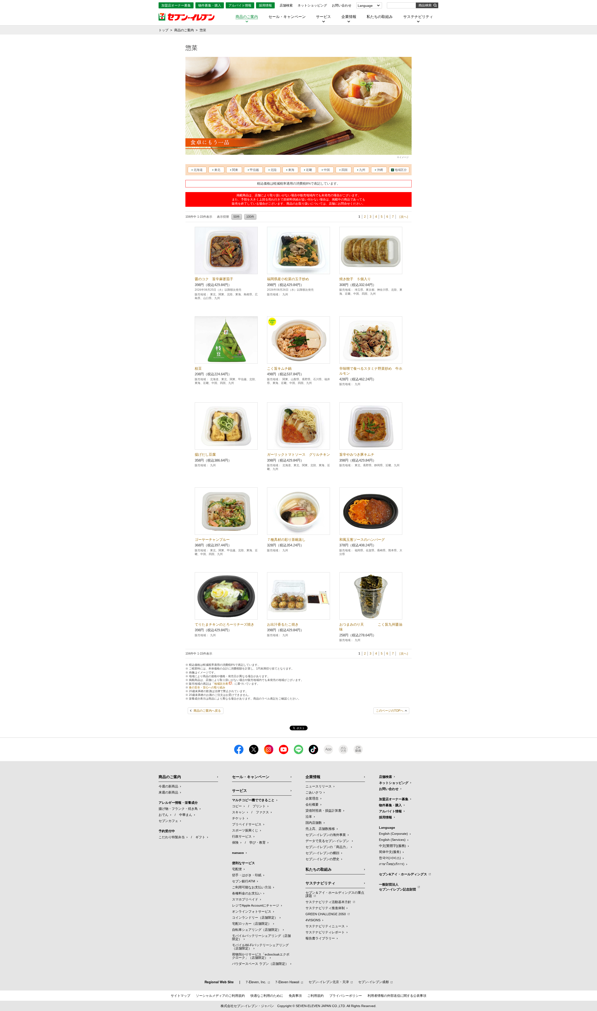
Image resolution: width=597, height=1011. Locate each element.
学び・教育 (257, 842)
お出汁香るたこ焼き (282, 624)
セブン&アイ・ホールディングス (403, 874)
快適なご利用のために (266, 995)
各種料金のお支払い (246, 893)
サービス (323, 17)
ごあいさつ (313, 792)
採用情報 (265, 5)
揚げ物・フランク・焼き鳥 (178, 809)
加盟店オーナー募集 (176, 5)
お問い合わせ (341, 5)
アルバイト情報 (240, 5)
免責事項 (295, 995)
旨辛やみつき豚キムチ (356, 454)
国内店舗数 (313, 823)
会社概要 (312, 804)
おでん (163, 815)
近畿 (309, 170)
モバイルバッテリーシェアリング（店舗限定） (261, 937)
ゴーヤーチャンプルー (212, 540)
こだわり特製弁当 (172, 837)
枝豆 (198, 368)
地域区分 (401, 170)
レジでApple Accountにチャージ (255, 905)
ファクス (262, 812)
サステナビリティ (418, 17)
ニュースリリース (318, 786)
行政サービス (242, 836)
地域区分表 (221, 683)
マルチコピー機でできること (253, 800)
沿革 (308, 816)
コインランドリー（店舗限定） (255, 917)
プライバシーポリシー (345, 995)
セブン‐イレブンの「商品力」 (327, 847)
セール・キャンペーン (287, 17)
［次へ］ (404, 216)
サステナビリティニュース (325, 926)
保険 (235, 842)
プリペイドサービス (246, 824)
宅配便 (237, 869)
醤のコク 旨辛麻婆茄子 (214, 279)
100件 (250, 216)
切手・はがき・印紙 (246, 875)
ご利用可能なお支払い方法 (251, 887)
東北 (217, 170)
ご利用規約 (315, 995)
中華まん (185, 815)
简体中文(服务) (390, 852)
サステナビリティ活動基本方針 (328, 902)
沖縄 (380, 170)
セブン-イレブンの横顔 (322, 853)
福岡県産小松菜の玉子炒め (288, 279)
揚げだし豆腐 (214, 454)
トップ (163, 30)
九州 (362, 170)
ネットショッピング (312, 5)
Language (365, 5)
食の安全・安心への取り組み (207, 687)
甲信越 (254, 170)
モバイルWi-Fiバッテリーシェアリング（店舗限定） (260, 946)
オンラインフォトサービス (251, 911)
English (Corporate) (393, 833)
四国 (344, 170)
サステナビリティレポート (325, 932)
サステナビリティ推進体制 (325, 908)
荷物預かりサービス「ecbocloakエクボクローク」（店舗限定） (260, 955)
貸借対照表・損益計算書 (323, 810)
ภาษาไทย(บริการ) (391, 864)
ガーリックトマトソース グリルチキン (298, 454)
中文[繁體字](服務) (392, 846)
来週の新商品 (168, 792)
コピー (237, 806)
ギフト (200, 837)
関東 (235, 170)
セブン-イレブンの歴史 (322, 859)
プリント (259, 806)
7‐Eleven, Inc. (256, 982)
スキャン (238, 812)
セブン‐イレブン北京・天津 (329, 982)
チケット (238, 818)
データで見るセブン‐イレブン (327, 841)
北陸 (274, 170)
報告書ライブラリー (320, 938)
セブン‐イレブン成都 (373, 982)
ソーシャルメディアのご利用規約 (220, 995)
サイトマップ (180, 995)
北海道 (198, 170)
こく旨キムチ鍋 (279, 368)
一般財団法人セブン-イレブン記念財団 (397, 887)
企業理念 (312, 798)
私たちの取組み (380, 17)
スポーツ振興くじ (245, 830)
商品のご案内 (247, 17)
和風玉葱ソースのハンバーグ (362, 540)
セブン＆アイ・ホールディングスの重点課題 (334, 894)
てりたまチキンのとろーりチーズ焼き (224, 624)
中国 (327, 170)
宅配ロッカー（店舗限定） (251, 923)
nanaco (238, 853)
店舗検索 (286, 5)
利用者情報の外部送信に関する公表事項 (397, 995)
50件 (236, 216)
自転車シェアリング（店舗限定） (256, 930)
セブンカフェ (168, 821)
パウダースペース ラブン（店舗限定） (260, 964)
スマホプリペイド (245, 899)
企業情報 (348, 17)
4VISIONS (312, 920)
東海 (291, 170)
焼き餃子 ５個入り (355, 279)
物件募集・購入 (209, 5)
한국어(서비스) (390, 858)
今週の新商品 (168, 786)
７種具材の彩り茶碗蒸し (286, 540)
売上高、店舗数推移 (320, 829)
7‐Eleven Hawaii (287, 982)
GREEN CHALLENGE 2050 (325, 914)
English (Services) (392, 840)
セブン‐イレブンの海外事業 (325, 835)
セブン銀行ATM (243, 881)
